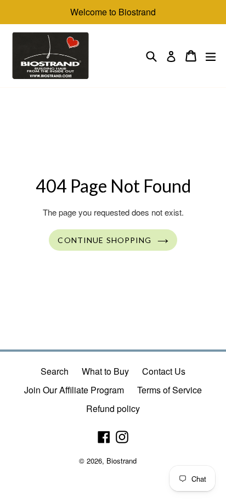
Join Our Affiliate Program (74, 389)
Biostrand (121, 460)
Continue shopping (104, 240)
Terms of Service (169, 389)
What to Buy (105, 371)
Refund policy (113, 408)
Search (55, 371)
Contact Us (163, 371)
